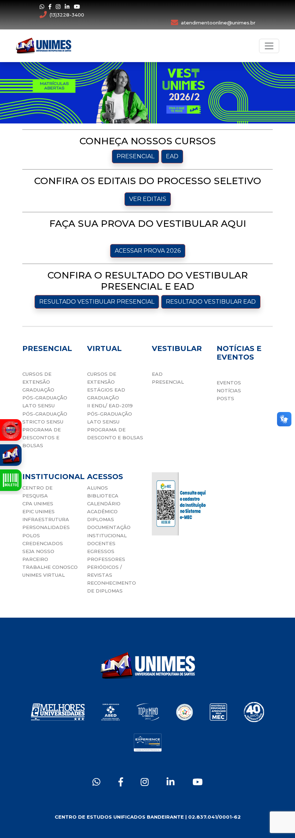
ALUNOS (97, 488)
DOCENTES (101, 543)
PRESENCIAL (135, 156)
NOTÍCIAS (229, 390)
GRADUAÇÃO (38, 390)
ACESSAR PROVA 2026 (148, 250)
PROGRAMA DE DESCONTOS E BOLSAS (41, 437)
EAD (172, 156)
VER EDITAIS (147, 199)
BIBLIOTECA (102, 495)
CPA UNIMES (37, 503)
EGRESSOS (100, 551)
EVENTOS (229, 382)
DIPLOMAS (100, 519)
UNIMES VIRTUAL (43, 575)
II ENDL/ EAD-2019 (110, 405)
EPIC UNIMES (38, 511)
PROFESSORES (106, 559)
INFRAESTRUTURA (45, 519)
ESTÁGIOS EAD (106, 390)
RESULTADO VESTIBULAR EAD (211, 301)
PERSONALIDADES (46, 527)
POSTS (225, 398)
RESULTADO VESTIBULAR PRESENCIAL (96, 301)
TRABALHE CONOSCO (50, 567)
